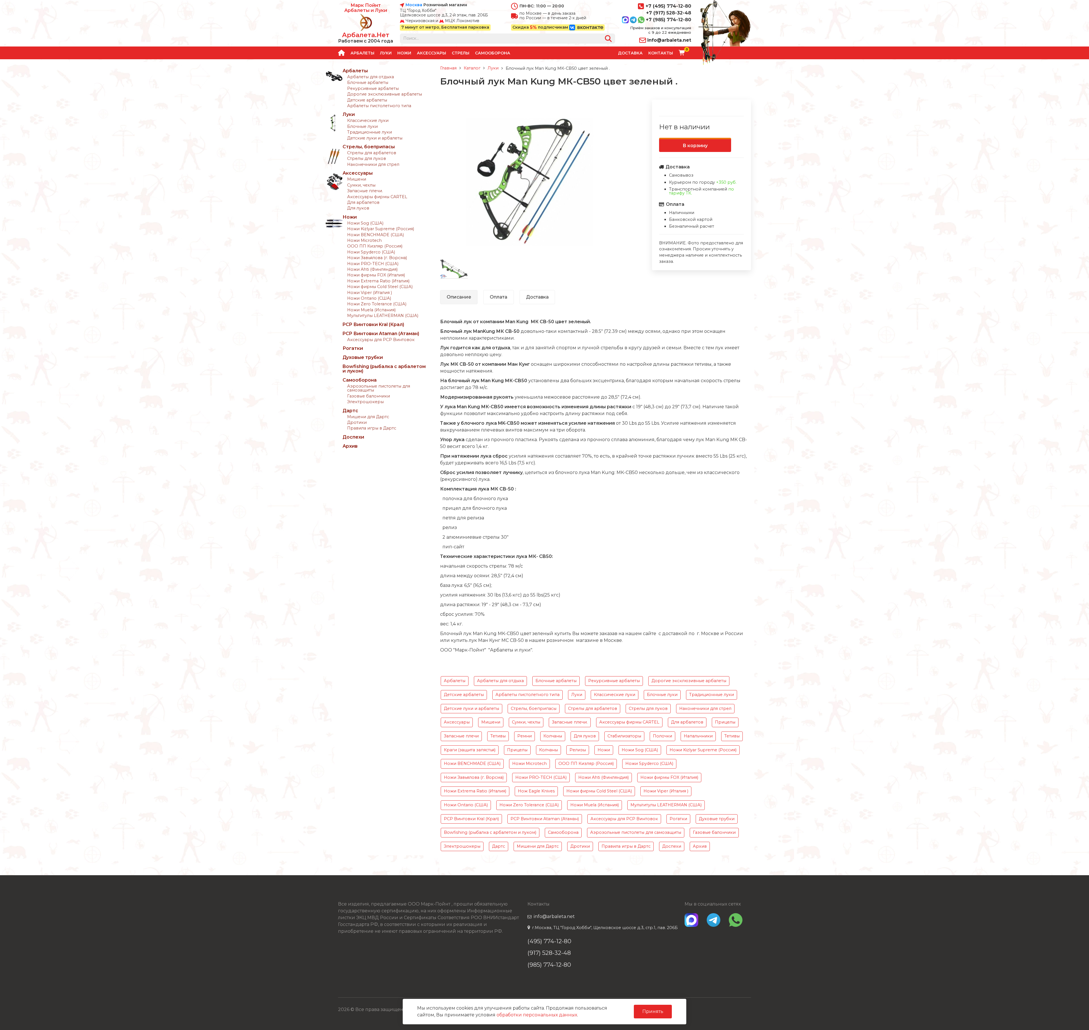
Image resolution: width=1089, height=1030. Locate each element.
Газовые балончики (368, 396)
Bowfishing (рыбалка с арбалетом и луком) (384, 369)
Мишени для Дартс (368, 416)
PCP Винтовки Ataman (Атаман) (381, 333)
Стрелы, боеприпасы (369, 146)
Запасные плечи (461, 736)
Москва (414, 5)
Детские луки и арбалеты (374, 138)
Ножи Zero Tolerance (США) (376, 303)
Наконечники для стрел (373, 164)
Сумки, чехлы (361, 185)
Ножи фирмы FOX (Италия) (376, 275)
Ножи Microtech (364, 240)
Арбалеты (362, 53)
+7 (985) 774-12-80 (668, 19)
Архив (350, 446)
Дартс (350, 410)
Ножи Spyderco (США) (371, 252)
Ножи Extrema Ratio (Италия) (378, 281)
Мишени (356, 179)
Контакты (660, 53)
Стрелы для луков (366, 158)
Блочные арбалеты (367, 82)
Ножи (404, 53)
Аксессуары (431, 53)
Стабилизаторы (624, 736)
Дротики (357, 422)
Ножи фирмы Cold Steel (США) (380, 286)
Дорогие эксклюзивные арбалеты (384, 94)
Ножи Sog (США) (365, 223)
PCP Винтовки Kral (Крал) (373, 324)
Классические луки (368, 120)
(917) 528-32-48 (549, 952)
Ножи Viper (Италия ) (369, 292)
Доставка (630, 53)
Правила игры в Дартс (371, 428)
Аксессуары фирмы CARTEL (377, 196)
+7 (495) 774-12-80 (668, 6)
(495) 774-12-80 (549, 941)
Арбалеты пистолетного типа (379, 105)
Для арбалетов (363, 202)
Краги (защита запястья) (469, 749)
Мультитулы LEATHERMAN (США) (382, 315)
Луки (386, 53)
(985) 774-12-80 (549, 964)
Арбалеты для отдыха (370, 76)
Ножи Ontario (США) (369, 298)
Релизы (577, 749)
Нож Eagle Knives (536, 791)
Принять (652, 1011)
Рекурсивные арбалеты (373, 88)
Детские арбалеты (367, 100)
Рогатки (353, 348)
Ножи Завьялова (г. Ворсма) (377, 257)
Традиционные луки (369, 132)
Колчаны (552, 736)
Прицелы (725, 722)
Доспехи (353, 437)
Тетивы (498, 736)
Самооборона (492, 53)
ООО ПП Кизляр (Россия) (374, 246)
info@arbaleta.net (669, 40)
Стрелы (460, 53)
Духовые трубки (363, 357)
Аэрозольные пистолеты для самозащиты (378, 388)
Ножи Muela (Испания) (371, 309)
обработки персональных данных (537, 1015)
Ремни (524, 736)
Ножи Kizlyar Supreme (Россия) (380, 228)
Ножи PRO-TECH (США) (372, 263)
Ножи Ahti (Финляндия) (372, 269)
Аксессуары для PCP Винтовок (381, 339)
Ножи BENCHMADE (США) (375, 234)
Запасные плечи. (365, 190)
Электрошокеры (365, 401)
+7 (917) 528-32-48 (668, 13)
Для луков (358, 208)
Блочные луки (362, 126)
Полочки (662, 736)
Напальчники (698, 736)
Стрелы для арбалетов (371, 152)
